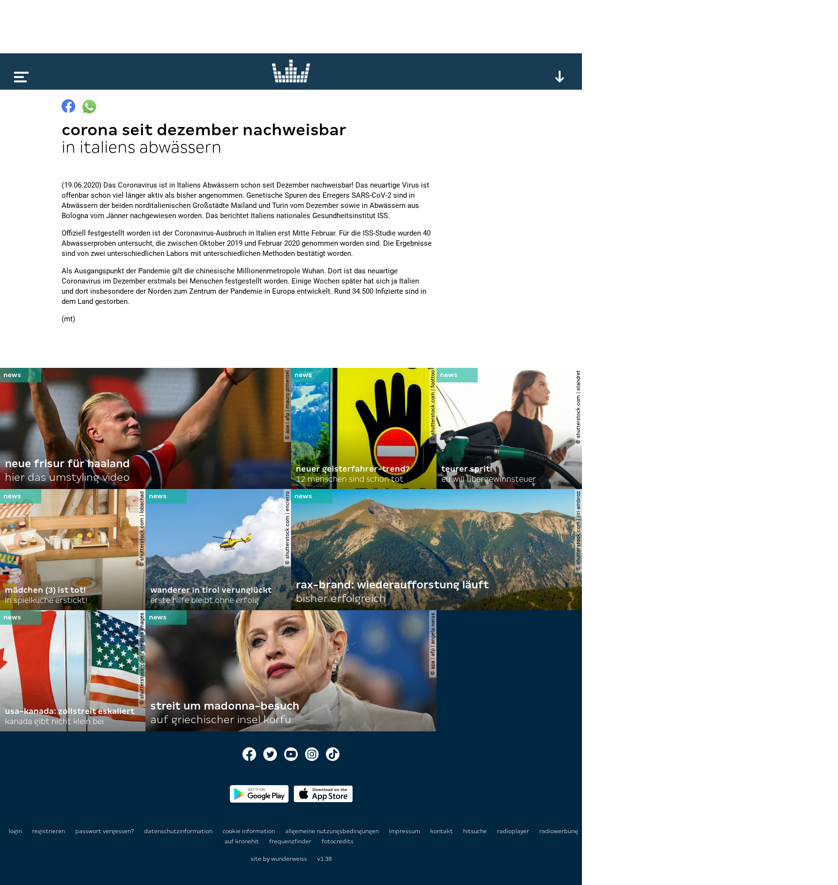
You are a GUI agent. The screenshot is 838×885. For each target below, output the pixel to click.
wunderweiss (289, 858)
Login (15, 831)
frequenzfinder (291, 841)
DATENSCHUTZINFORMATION (179, 831)
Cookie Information (249, 831)
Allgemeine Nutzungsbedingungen (332, 831)
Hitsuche (475, 831)
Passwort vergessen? (104, 831)
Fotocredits (338, 841)
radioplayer (514, 831)
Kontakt (442, 831)
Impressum (405, 831)
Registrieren (48, 831)
